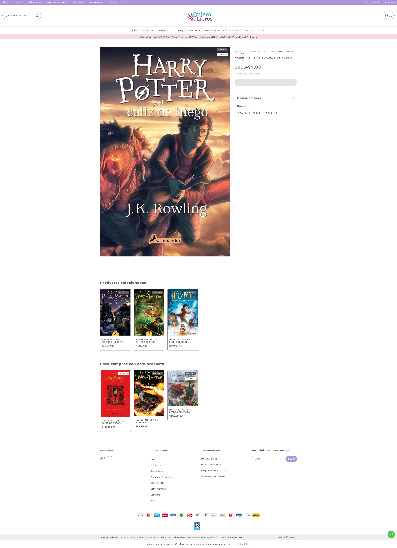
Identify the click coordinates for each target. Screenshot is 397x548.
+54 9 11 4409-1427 (211, 464)
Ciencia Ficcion (269, 51)
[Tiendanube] (287, 537)
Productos (17, 2)
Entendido (243, 544)
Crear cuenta (389, 2)
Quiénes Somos (35, 2)
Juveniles (256, 51)
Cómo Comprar (96, 2)
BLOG (125, 2)
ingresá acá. (211, 537)
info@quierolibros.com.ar (214, 470)
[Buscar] (37, 15)
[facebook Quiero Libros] (110, 458)
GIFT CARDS (78, 2)
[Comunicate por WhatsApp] (391, 534)
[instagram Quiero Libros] (102, 458)
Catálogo (245, 51)
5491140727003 (209, 458)
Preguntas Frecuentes (57, 2)
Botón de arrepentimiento (232, 537)
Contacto (113, 2)
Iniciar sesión (373, 2)
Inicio (5, 2)
